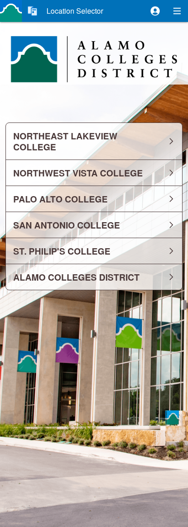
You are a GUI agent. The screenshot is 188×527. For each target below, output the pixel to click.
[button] (155, 11)
